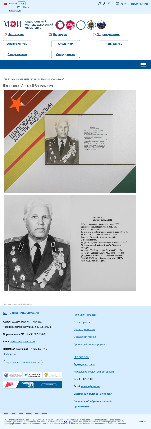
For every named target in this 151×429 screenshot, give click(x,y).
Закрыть (142, 422)
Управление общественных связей (94, 371)
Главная (6, 79)
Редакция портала (84, 364)
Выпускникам (17, 54)
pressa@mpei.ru (90, 386)
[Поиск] (99, 4)
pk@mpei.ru (9, 354)
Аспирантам (114, 43)
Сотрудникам (65, 54)
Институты (16, 34)
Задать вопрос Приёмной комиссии (23, 362)
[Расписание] (117, 4)
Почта (26, 7)
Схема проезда (82, 322)
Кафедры (60, 34)
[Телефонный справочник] (103, 4)
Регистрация (15, 10)
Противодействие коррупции (90, 344)
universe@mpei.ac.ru (22, 341)
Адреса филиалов (84, 329)
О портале (81, 357)
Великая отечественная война (25, 79)
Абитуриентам (17, 43)
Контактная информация (21, 312)
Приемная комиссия (85, 314)
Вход (21, 3)
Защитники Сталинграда (52, 79)
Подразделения (108, 34)
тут (65, 422)
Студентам (65, 43)
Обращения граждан (85, 336)
